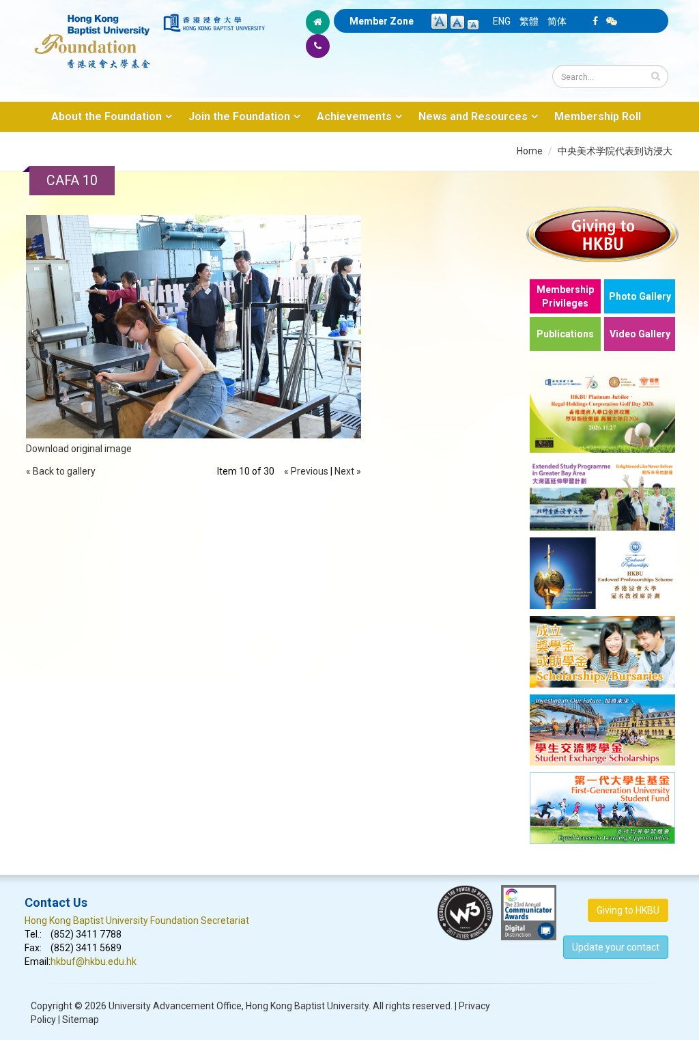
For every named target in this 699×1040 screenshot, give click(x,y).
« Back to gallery (61, 471)
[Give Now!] (602, 234)
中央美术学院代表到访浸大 (615, 150)
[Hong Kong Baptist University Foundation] (93, 34)
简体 (557, 21)
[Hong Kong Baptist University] (214, 23)
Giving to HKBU (628, 910)
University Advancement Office (175, 1005)
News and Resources (473, 116)
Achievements (354, 116)
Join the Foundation (239, 116)
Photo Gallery (640, 296)
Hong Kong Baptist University (307, 1005)
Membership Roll (597, 116)
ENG (502, 21)
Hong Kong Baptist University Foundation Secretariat (137, 920)
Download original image (79, 448)
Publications (565, 333)
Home (530, 150)
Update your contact (615, 947)
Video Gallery (640, 333)
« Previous (306, 471)
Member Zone (382, 21)
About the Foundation (106, 116)
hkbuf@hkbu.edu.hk (94, 961)
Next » (347, 471)
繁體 (529, 21)
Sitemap (80, 1019)
